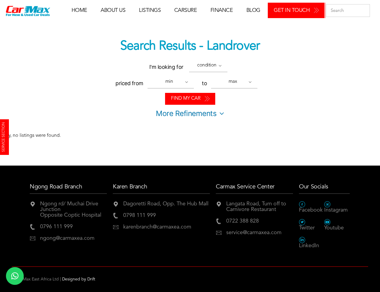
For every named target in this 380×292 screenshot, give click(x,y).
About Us (113, 10)
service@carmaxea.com (253, 232)
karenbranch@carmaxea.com (157, 227)
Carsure (185, 10)
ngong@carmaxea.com (67, 238)
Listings (150, 10)
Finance (221, 10)
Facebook (311, 210)
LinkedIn (309, 245)
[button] (210, 66)
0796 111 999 (56, 226)
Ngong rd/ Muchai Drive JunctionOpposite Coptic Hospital (70, 209)
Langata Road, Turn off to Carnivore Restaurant (256, 206)
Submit (364, 10)
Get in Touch (292, 10)
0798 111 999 (139, 215)
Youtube (334, 228)
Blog (253, 10)
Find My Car (185, 98)
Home (79, 10)
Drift (91, 279)
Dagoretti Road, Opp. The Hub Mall (165, 204)
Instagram (336, 210)
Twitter (307, 228)
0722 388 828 (242, 221)
